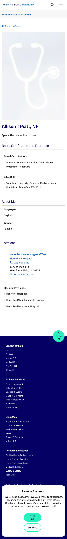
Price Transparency (15, 399)
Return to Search (13, 26)
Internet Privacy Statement (31, 502)
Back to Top (59, 337)
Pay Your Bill (11, 366)
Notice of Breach (13, 441)
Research (10, 474)
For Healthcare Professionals (19, 455)
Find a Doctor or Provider (16, 14)
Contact (9, 354)
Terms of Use (52, 499)
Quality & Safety (13, 470)
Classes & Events (14, 392)
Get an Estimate (13, 388)
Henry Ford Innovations (17, 463)
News (8, 433)
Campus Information (15, 384)
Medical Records (13, 362)
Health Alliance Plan (15, 429)
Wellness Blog (12, 407)
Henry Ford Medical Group (18, 459)
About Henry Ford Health (17, 421)
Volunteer (10, 370)
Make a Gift (11, 358)
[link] (18, 5)
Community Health (15, 425)
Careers (9, 350)
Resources (11, 403)
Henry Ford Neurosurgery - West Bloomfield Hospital (28, 256)
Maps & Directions (24, 274)
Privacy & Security (14, 437)
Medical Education (14, 467)
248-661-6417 (21, 263)
